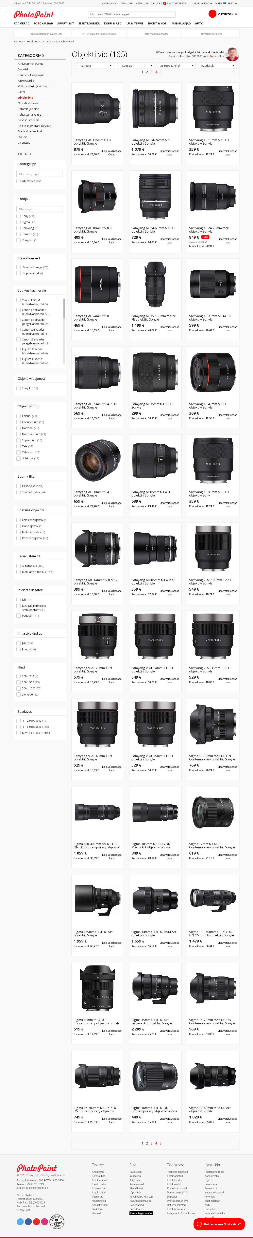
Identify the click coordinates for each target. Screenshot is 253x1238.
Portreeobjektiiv (35, 538)
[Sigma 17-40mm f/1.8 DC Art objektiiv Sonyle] (213, 1076)
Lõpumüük (135, 1192)
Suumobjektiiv (34, 492)
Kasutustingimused (140, 1200)
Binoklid (23, 69)
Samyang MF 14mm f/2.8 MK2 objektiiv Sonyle (95, 581)
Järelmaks (135, 1180)
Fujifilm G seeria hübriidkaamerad (35, 351)
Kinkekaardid (26, 80)
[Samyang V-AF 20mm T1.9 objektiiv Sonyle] (98, 636)
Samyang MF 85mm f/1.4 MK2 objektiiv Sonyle (153, 581)
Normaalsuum (34, 434)
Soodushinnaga (35, 267)
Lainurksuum (33, 422)
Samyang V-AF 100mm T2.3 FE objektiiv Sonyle (211, 581)
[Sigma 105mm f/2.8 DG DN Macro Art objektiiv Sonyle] (155, 812)
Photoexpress (176, 3)
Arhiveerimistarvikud (30, 63)
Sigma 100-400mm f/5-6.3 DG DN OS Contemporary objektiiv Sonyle (97, 845)
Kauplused (143, 3)
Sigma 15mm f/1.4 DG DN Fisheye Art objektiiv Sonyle (151, 1021)
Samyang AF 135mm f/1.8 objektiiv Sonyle (92, 141)
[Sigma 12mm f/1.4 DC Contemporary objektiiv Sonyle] (213, 812)
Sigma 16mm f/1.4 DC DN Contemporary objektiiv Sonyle (154, 1109)
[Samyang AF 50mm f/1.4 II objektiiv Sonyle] (98, 460)
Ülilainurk (30, 458)
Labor (21, 92)
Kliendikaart (136, 1188)
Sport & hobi (157, 23)
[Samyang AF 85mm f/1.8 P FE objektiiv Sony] (213, 460)
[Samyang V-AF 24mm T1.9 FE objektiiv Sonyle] (155, 636)
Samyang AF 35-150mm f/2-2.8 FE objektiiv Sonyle (153, 317)
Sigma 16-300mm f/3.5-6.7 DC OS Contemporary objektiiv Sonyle (95, 1109)
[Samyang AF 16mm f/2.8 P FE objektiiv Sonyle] (213, 108)
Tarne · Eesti (225, 3)
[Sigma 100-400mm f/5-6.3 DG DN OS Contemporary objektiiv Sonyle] (98, 812)
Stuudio (22, 137)
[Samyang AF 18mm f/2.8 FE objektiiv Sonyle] (98, 196)
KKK (207, 1204)
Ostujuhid (210, 1209)
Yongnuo (30, 240)
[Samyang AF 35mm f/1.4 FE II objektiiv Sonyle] (213, 284)
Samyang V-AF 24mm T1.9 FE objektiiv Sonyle (152, 669)
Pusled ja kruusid (177, 1188)
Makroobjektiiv (33, 532)
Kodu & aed (112, 23)
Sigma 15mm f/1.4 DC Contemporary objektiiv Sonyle (97, 1021)
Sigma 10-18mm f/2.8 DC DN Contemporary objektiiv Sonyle (212, 757)
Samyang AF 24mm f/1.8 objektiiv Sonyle (91, 317)
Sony (28, 216)
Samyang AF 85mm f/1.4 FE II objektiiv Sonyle (152, 493)
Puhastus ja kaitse (29, 114)
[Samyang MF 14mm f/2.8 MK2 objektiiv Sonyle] (98, 548)
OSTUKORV (225, 14)
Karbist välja (212, 1175)
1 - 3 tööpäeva (35, 726)
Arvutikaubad (99, 1180)
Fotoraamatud (175, 1175)
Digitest (209, 1180)
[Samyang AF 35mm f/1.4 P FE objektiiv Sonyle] (98, 372)
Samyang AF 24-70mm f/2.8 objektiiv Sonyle (209, 229)
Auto (199, 23)
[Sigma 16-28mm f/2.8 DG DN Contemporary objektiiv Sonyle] (213, 988)
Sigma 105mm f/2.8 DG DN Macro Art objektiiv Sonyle (151, 845)
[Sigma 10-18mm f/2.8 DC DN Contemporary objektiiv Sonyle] (213, 724)
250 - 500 (31, 682)
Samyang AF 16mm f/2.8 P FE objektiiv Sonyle (210, 141)
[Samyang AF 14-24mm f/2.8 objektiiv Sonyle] (155, 108)
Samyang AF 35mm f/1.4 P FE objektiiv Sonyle (95, 405)
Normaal (30, 428)
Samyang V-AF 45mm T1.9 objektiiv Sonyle (93, 757)
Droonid (96, 1213)
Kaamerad (21, 23)
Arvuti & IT (65, 23)
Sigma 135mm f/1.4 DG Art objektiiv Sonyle (93, 933)
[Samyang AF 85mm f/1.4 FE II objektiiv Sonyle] (155, 460)
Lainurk (29, 416)
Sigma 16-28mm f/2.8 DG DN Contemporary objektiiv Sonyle (212, 1021)
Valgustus (24, 142)
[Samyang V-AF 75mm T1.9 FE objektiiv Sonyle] (155, 724)
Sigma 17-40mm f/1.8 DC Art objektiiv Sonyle (210, 1109)
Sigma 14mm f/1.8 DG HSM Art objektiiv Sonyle (153, 933)
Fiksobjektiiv (32, 486)
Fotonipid (210, 1196)
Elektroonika (89, 23)
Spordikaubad (100, 1204)
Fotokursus (211, 1188)
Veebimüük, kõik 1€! (141, 1196)
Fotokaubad (43, 23)
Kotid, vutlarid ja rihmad (33, 86)
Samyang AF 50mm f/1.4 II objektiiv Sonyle (93, 493)
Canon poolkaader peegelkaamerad (35, 322)
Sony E (30, 388)
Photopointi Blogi (214, 1171)
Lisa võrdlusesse (112, 151)
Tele (27, 446)
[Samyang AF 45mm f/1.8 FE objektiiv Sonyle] (213, 372)
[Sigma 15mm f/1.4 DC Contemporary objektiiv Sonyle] (98, 988)
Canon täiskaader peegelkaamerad (35, 341)
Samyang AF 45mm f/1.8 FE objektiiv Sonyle (208, 405)
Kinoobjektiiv (32, 526)
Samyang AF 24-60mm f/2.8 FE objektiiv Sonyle (153, 229)
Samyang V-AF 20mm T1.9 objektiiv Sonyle (93, 669)
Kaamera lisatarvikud (31, 75)
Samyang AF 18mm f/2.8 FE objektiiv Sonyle (93, 229)
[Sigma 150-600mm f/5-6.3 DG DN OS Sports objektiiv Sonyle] (213, 900)
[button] (95, 66)
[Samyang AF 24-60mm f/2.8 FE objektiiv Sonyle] (155, 196)
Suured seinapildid (177, 1192)
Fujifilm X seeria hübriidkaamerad (35, 361)
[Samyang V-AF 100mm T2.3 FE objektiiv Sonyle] (213, 548)
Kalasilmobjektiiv (34, 520)
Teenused (127, 3)
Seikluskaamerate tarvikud (34, 126)
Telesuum (31, 452)
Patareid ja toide (28, 109)
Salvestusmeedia (28, 120)
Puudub (30, 615)
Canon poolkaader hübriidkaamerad (35, 312)
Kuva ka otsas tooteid (36, 733)
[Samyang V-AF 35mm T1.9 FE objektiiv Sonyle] (213, 636)
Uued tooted (136, 1209)
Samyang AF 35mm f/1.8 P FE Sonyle (152, 405)
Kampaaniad (110, 3)
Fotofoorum (211, 1184)
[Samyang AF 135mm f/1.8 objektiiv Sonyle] (98, 108)
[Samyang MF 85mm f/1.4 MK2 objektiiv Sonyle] (155, 548)
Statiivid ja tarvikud (30, 131)
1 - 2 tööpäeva (34, 720)
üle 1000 (30, 694)
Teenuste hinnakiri (177, 1171)
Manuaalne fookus (37, 572)
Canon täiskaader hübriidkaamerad (35, 332)
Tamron (30, 234)
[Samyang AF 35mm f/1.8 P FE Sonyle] (155, 372)
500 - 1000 (31, 688)
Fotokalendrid (174, 1180)
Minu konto (202, 3)
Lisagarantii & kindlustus (181, 1213)
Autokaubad (99, 1192)
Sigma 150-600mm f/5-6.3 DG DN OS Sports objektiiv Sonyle (211, 933)
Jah (27, 599)
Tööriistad (97, 1196)
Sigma (29, 222)
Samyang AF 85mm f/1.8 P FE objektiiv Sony (210, 493)
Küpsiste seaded (214, 1192)
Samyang (31, 228)
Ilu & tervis (134, 23)
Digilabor (172, 1196)
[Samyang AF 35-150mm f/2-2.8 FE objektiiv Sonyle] (155, 284)
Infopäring (135, 1175)
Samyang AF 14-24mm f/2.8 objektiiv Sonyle (151, 141)
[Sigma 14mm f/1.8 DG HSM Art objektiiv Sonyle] (155, 900)
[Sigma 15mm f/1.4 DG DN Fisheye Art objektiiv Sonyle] (155, 988)
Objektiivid (52, 41)
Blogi (156, 3)
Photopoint (36, 14)
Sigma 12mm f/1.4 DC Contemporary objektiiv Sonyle (212, 845)
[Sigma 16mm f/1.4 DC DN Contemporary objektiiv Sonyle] (155, 1076)
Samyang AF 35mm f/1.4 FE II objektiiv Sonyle (210, 317)
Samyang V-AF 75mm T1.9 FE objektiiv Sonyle (152, 757)
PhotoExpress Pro (177, 1200)
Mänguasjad (181, 23)
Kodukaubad (99, 1188)
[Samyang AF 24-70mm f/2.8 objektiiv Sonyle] (213, 196)
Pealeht (18, 41)
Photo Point (39, 1167)
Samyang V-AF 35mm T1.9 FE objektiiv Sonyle (210, 669)
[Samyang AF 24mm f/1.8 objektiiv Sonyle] (98, 284)
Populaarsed (32, 273)
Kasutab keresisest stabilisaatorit (34, 608)
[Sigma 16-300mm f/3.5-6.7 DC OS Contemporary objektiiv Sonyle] (98, 1076)
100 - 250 (30, 676)
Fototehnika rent (176, 1209)
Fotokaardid (173, 1184)
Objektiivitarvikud (29, 103)
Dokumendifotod (176, 1204)
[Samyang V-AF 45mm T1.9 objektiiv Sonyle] (98, 724)
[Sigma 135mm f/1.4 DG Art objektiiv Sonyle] (98, 900)
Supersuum (32, 440)
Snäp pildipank (213, 1200)
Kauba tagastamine (141, 1213)
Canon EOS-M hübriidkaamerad (35, 302)
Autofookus (33, 566)
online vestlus (215, 56)
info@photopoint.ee (37, 1187)
